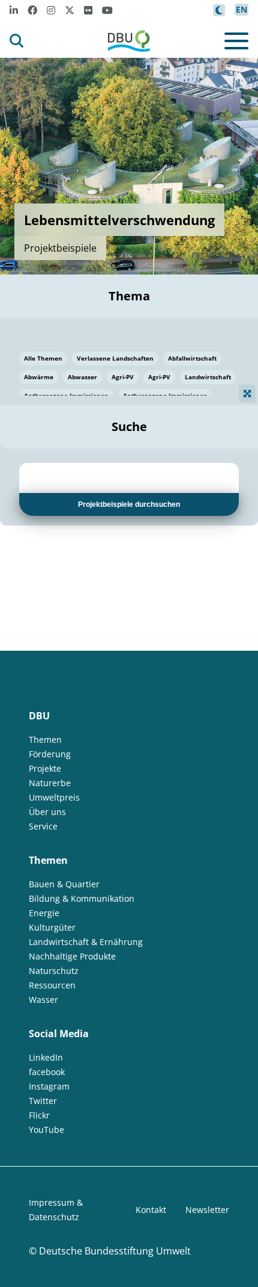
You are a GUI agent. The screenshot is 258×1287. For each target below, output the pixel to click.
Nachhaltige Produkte (72, 956)
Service (43, 826)
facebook (47, 1072)
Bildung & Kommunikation (81, 898)
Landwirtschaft (208, 377)
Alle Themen (43, 358)
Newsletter (207, 1209)
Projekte (45, 768)
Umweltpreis (54, 797)
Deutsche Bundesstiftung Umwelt (115, 1251)
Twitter (43, 1100)
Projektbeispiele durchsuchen (129, 504)
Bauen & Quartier (64, 884)
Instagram (49, 1086)
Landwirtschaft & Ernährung (86, 941)
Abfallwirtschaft (192, 358)
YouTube (46, 1129)
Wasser (43, 999)
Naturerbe (50, 783)
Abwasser (82, 377)
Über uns (47, 811)
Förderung (50, 754)
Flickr (39, 1115)
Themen (45, 739)
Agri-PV (123, 377)
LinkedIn (46, 1057)
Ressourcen (52, 985)
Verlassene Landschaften (115, 358)
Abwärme (38, 377)
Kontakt (151, 1209)
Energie (44, 913)
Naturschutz (54, 970)
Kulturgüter (52, 927)
